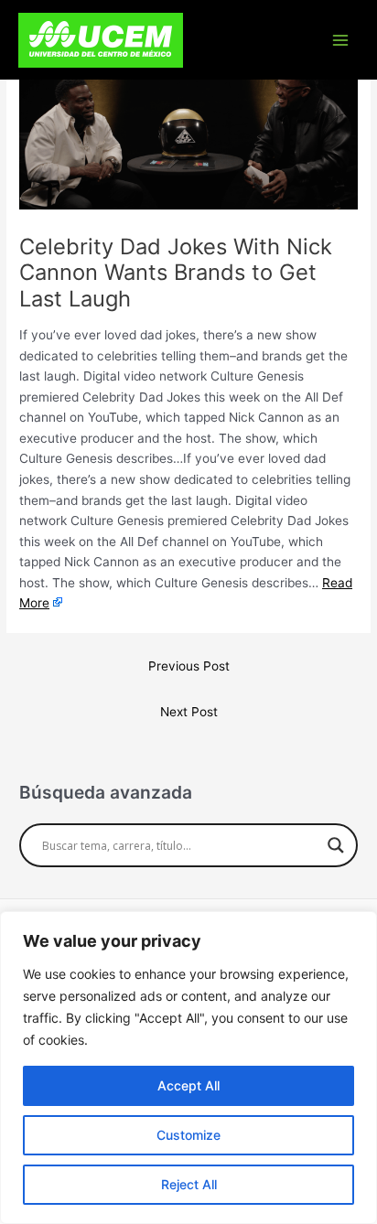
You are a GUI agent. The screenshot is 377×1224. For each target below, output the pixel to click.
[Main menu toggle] (341, 40)
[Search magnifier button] (336, 845)
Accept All (188, 1085)
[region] (188, 1067)
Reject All (189, 1184)
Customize (188, 1135)
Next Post (189, 711)
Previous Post (189, 666)
